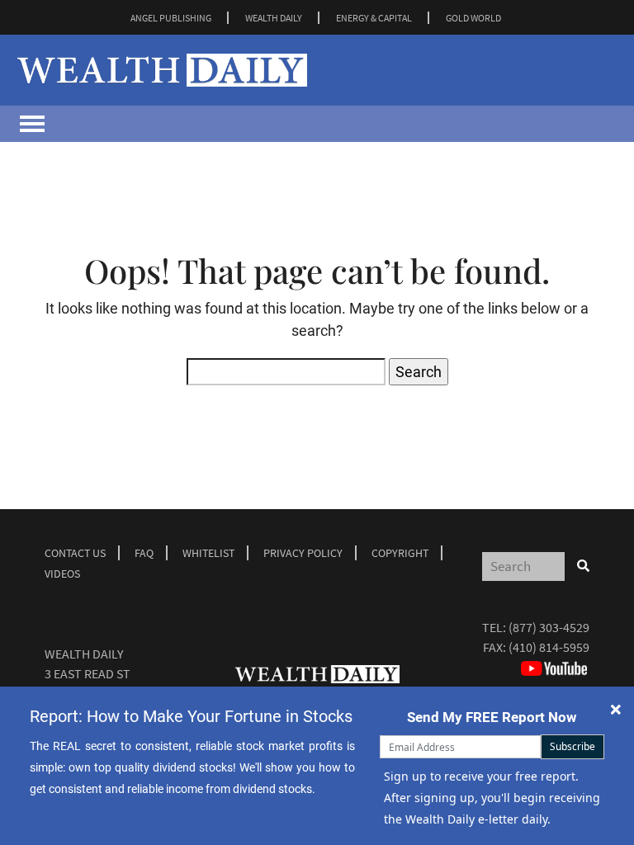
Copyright (399, 552)
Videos (62, 573)
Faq (144, 552)
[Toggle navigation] (32, 124)
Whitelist (208, 552)
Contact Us (75, 552)
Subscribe (572, 746)
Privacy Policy (303, 552)
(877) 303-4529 (549, 627)
